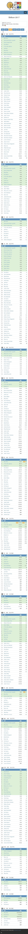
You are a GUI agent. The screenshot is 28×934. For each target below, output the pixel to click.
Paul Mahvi (6, 44)
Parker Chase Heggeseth (9, 143)
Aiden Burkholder (7, 123)
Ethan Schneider (7, 127)
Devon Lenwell (7, 111)
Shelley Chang (7, 95)
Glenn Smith (6, 152)
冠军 (3, 29)
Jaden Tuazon (7, 115)
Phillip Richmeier (7, 147)
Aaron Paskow (7, 87)
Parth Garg (6, 85)
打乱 (22, 29)
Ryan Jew (6, 70)
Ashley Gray (6, 109)
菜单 (25, 12)
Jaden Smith (6, 91)
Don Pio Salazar (7, 840)
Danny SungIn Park (8, 42)
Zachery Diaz (6, 131)
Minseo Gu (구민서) (8, 52)
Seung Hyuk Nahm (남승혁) (9, 40)
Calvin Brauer (7, 72)
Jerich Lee (6, 64)
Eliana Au (6, 145)
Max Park (6, 38)
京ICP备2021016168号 (17, 930)
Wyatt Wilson (6, 121)
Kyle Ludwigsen (7, 99)
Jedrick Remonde (7, 68)
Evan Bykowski (7, 133)
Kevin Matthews (7, 83)
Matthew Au (6, 117)
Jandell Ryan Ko (7, 300)
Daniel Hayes (6, 103)
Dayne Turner (7, 141)
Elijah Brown (6, 62)
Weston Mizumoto (7, 56)
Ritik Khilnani (6, 97)
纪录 (19, 29)
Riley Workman (7, 93)
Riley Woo (6, 50)
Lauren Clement (7, 139)
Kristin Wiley (6, 105)
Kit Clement (6, 81)
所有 (10, 29)
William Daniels (7, 101)
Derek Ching (6, 337)
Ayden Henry (6, 66)
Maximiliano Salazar (8, 137)
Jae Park (6, 129)
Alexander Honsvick (8, 135)
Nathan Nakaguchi (8, 54)
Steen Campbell (7, 107)
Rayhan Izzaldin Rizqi (8, 119)
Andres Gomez (7, 79)
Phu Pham (6, 158)
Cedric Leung (6, 74)
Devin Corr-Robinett (8, 76)
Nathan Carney (7, 125)
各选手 (14, 29)
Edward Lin (6, 60)
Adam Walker (6, 58)
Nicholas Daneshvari (8, 416)
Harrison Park (7, 149)
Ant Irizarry (6, 89)
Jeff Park (5, 48)
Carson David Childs (8, 156)
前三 (6, 29)
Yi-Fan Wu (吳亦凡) (8, 46)
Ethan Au (6, 154)
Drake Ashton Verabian (8, 113)
